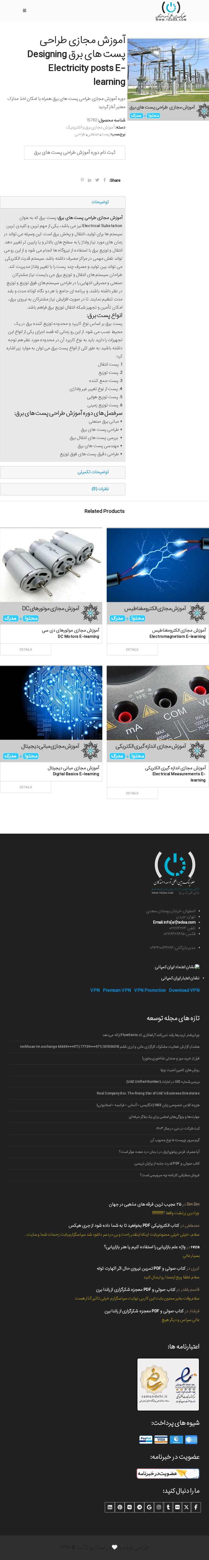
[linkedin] (110, 1507)
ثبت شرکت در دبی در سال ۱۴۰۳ (177, 1128)
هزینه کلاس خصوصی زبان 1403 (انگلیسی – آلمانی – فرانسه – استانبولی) (148, 1105)
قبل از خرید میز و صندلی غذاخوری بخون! (170, 1058)
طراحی (80, 134)
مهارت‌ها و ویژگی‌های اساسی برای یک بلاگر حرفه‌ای (164, 1116)
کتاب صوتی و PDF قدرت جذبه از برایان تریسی (166, 1163)
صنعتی (93, 134)
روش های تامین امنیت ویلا (179, 1070)
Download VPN (184, 990)
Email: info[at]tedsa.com (174, 922)
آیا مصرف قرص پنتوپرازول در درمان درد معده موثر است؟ (159, 1151)
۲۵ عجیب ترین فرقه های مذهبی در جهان (145, 1204)
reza (195, 1247)
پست (105, 134)
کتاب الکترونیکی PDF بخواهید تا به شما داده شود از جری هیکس (124, 1225)
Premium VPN (117, 990)
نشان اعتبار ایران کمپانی (180, 978)
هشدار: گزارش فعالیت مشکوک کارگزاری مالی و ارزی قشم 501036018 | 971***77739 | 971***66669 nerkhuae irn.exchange (109, 1046)
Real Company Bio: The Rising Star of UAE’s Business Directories (148, 1093)
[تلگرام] (139, 1507)
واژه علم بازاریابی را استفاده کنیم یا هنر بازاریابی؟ (145, 1247)
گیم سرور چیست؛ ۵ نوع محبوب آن (174, 1140)
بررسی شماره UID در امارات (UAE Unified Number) (162, 1081)
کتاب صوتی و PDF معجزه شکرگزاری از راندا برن (136, 1289)
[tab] (62, 202)
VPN (95, 990)
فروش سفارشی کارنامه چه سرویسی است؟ (169, 1175)
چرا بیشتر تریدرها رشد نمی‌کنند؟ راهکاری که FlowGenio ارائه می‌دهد (151, 1035)
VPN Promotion (150, 990)
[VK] (129, 1507)
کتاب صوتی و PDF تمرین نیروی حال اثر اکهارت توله (141, 1268)
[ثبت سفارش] (75, 643)
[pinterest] (120, 1507)
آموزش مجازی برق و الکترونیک (90, 127)
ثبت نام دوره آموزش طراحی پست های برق (74, 152)
